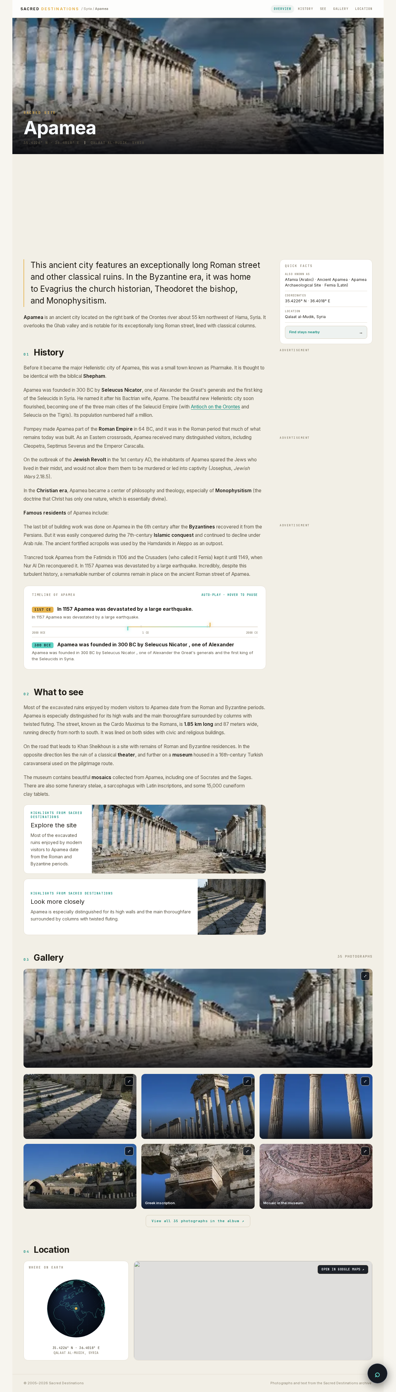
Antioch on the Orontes (215, 407)
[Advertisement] (198, 200)
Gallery (340, 9)
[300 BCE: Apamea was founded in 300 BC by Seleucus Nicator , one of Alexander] (127, 629)
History (305, 9)
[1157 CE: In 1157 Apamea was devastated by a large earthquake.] (210, 625)
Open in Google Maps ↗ (342, 1269)
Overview (282, 9)
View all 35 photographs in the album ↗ (198, 1221)
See (323, 9)
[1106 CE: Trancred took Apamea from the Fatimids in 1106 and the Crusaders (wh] (207, 627)
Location (363, 9)
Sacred (49, 9)
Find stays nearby (326, 332)
